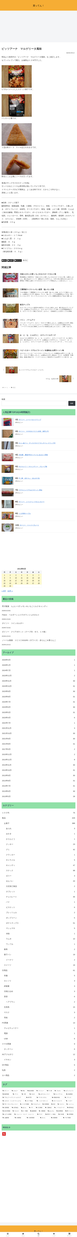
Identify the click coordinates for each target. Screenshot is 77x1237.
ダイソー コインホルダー (13, 623)
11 (21, 578)
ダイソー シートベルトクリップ (30, 419)
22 (4, 583)
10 (16, 578)
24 (16, 583)
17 (16, 580)
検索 (3, 399)
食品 (5, 260)
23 (10, 583)
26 (27, 583)
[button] (71, 643)
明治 (26, 260)
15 (4, 580)
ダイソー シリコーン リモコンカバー (32, 502)
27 (33, 583)
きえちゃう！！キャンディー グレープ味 (33, 466)
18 (21, 580)
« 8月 (4, 591)
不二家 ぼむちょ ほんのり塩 (29, 478)
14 (39, 578)
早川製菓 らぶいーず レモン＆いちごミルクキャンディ (25, 606)
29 (4, 586)
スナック (18, 260)
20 (33, 580)
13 (33, 578)
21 (39, 580)
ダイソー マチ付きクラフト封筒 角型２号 (34, 431)
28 (39, 583)
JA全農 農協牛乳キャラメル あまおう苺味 (33, 455)
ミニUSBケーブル (25, 513)
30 (10, 586)
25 (21, 583)
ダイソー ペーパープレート (29, 525)
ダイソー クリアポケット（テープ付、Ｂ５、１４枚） (24, 632)
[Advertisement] (38, 27)
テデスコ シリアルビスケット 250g (30, 490)
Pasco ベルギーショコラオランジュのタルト (21, 615)
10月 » (10, 591)
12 (27, 578)
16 (10, 580)
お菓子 (11, 260)
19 (27, 580)
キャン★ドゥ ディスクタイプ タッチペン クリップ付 (37, 443)
